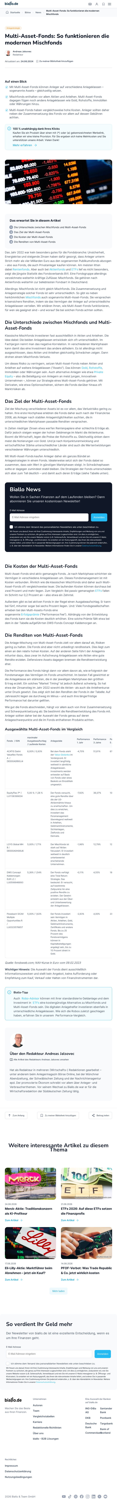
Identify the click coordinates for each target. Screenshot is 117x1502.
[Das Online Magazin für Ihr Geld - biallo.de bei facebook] (81, 1496)
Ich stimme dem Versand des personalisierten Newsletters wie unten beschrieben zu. (56, 527)
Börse (28, 12)
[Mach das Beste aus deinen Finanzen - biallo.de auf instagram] (87, 1496)
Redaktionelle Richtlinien (47, 1427)
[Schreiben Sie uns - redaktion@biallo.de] (105, 1496)
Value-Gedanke (62, 754)
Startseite (15, 12)
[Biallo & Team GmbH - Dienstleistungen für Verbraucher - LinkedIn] (93, 1496)
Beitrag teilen (103, 1115)
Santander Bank (106, 1410)
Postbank (105, 1417)
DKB (87, 1417)
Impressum (11, 1465)
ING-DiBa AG (90, 1410)
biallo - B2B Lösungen (46, 1438)
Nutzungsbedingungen (18, 1476)
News (38, 12)
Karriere (37, 1421)
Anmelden (99, 517)
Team (36, 1410)
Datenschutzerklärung (91, 546)
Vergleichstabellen (44, 1416)
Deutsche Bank (91, 1425)
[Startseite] (11, 4)
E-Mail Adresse (17, 510)
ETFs (74, 269)
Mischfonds (33, 297)
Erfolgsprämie (30, 614)
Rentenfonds (21, 269)
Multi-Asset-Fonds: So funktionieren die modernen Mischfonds (72, 12)
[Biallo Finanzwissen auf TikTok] (70, 1496)
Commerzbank (91, 1432)
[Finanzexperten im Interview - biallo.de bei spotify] (76, 1496)
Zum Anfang (18, 1115)
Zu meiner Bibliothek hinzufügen (56, 61)
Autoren (38, 1405)
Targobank (106, 1423)
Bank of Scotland (105, 1431)
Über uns (38, 1433)
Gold (84, 367)
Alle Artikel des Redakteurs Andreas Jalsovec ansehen (41, 1059)
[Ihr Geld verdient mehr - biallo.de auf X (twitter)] (99, 1496)
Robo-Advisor (30, 998)
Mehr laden (58, 1291)
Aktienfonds (57, 269)
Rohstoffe (95, 367)
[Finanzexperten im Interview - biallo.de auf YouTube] (64, 1496)
